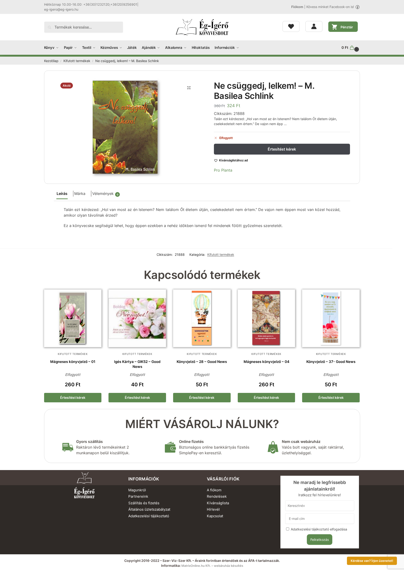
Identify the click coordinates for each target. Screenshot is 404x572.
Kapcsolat (215, 516)
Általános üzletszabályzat (149, 509)
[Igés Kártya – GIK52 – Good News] (137, 318)
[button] (351, 48)
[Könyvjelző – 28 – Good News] (202, 318)
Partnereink (138, 496)
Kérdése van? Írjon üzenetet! (372, 561)
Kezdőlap (51, 61)
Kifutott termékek (76, 61)
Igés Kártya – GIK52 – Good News (137, 364)
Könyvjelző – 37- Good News (330, 361)
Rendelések (217, 496)
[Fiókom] (313, 26)
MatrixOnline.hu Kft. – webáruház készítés (212, 566)
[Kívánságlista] (291, 26)
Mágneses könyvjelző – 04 (266, 361)
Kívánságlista (218, 503)
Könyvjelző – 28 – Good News (202, 361)
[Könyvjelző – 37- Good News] (331, 318)
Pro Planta (223, 170)
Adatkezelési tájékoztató (148, 516)
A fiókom (214, 490)
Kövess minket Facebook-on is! (330, 7)
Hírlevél (213, 509)
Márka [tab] (79, 193)
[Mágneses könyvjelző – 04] (266, 318)
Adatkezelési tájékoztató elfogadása (319, 529)
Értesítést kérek (282, 149)
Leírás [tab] (62, 193)
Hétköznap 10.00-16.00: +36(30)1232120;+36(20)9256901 (90, 4)
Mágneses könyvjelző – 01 (72, 361)
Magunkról (137, 490)
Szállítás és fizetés (143, 503)
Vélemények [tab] (105, 193)
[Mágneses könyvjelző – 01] (73, 318)
